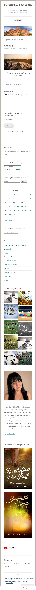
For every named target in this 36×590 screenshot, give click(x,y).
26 (22, 210)
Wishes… (6, 253)
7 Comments (22, 48)
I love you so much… (11, 264)
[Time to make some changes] (25, 329)
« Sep (5, 220)
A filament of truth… (10, 272)
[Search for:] (12, 181)
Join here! (9, 125)
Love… (6, 280)
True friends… (8, 257)
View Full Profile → (10, 434)
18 (18, 207)
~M (5, 403)
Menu (18, 20)
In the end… (7, 276)
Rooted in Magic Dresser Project (15, 245)
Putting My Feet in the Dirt (18, 6)
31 (14, 215)
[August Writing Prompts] (11, 358)
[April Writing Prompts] (11, 311)
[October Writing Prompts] (11, 297)
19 (22, 207)
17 (14, 207)
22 (6, 210)
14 (30, 203)
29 (6, 215)
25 (18, 210)
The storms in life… (10, 261)
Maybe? (6, 268)
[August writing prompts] (11, 327)
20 (26, 207)
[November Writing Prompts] (25, 358)
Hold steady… (8, 249)
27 (26, 210)
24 (14, 210)
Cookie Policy (9, 583)
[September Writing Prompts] (25, 298)
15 (5, 207)
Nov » (10, 220)
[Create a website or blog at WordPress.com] (18, 575)
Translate (18, 169)
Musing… (9, 45)
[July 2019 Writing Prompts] (11, 342)
